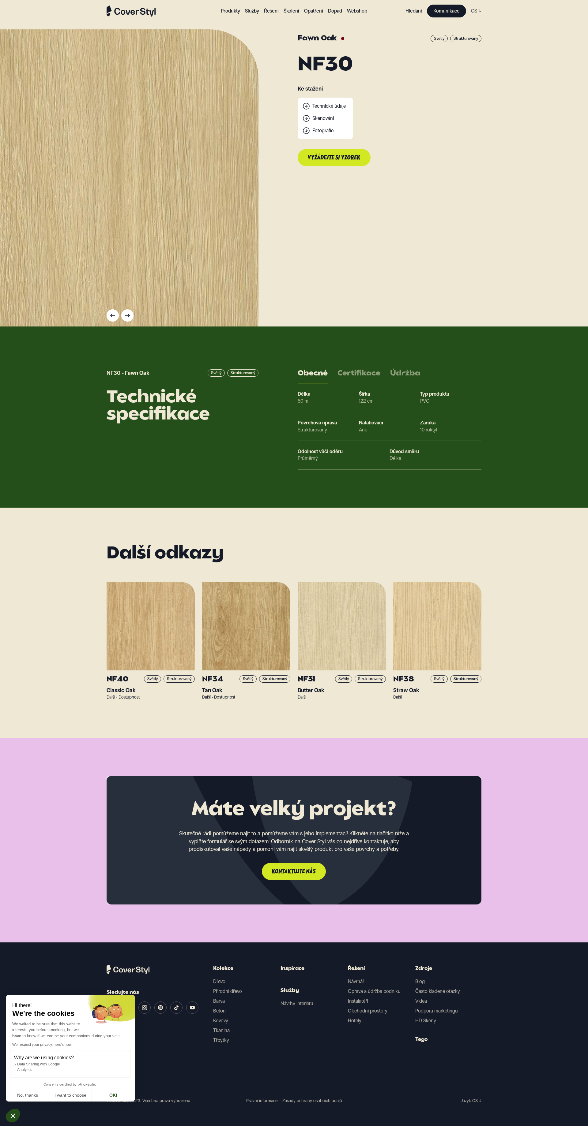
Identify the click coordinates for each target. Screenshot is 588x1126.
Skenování (323, 118)
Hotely (354, 1020)
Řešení (356, 968)
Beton (219, 1011)
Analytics (24, 1070)
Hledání (413, 11)
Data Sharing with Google (38, 1064)
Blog (420, 981)
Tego (421, 1039)
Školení (291, 11)
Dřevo (219, 981)
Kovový (220, 1020)
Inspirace (292, 968)
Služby (252, 11)
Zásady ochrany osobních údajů (312, 1100)
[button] (13, 1115)
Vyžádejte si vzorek (334, 158)
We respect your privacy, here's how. (42, 1044)
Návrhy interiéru (297, 1003)
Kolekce (223, 968)
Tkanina (221, 1030)
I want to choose (70, 1095)
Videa (421, 1001)
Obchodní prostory (367, 1011)
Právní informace (261, 1100)
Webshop (357, 11)
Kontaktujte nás (294, 872)
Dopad (335, 11)
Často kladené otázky (437, 991)
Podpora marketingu (436, 1011)
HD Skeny (425, 1020)
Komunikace (446, 11)
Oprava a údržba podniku (374, 991)
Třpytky (221, 1040)
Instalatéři (358, 1001)
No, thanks (27, 1095)
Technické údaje (329, 106)
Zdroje (423, 968)
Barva (219, 1001)
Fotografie (323, 130)
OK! (113, 1095)
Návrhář (356, 981)
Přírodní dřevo (227, 991)
